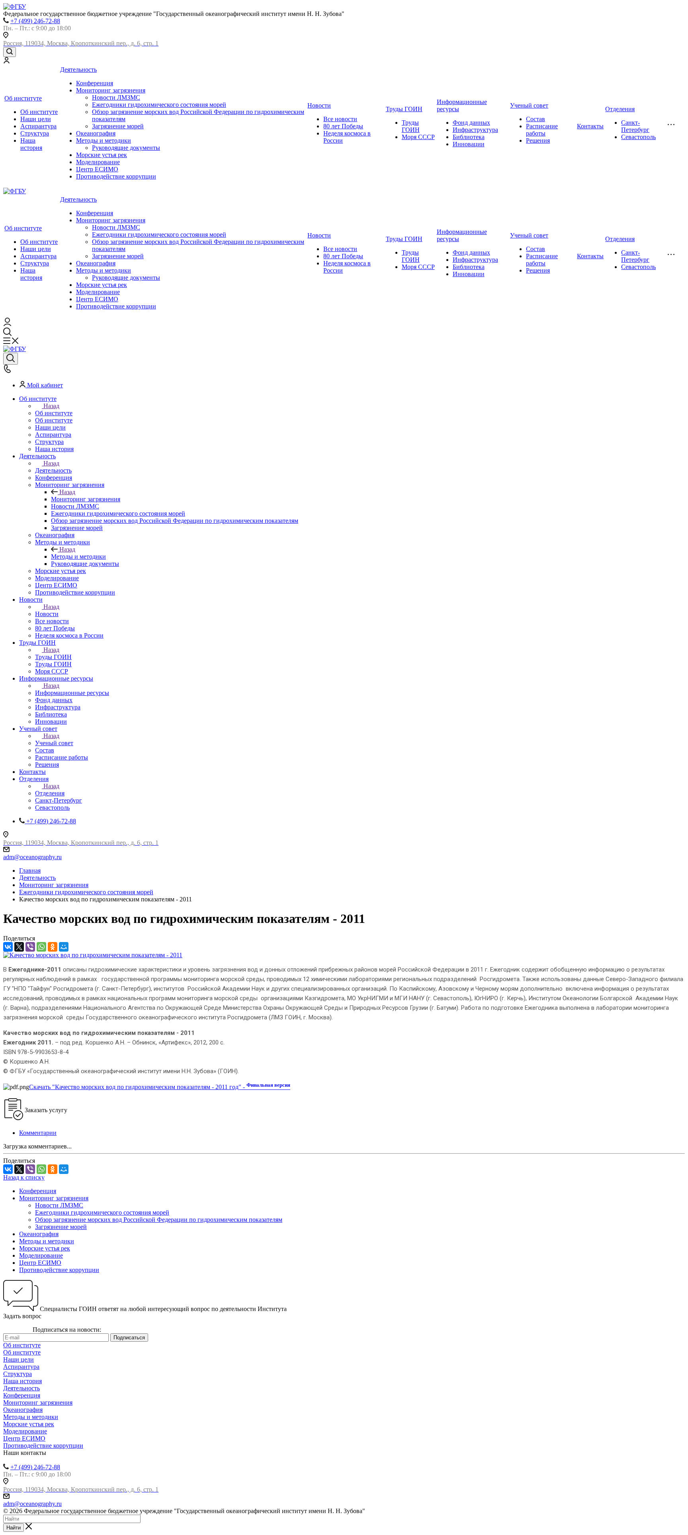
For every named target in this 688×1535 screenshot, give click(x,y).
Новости (319, 105)
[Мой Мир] (63, 947)
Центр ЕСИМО (97, 169)
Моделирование (98, 162)
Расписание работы (542, 130)
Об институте (23, 98)
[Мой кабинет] (6, 61)
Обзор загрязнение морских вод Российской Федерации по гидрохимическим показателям (158, 1219)
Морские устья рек (101, 154)
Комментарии (38, 1132)
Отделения (620, 109)
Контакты (590, 126)
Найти (13, 1528)
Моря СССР (418, 136)
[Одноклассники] (52, 947)
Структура (34, 133)
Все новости (340, 119)
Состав (535, 119)
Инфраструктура (475, 129)
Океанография (95, 133)
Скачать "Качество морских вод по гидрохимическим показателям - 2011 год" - (159, 1087)
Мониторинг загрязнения (110, 90)
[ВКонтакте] (8, 947)
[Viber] (30, 947)
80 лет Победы (343, 126)
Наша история (31, 144)
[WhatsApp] (41, 947)
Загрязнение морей (118, 126)
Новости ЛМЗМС (116, 97)
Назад (51, 405)
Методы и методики (103, 140)
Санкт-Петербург (635, 126)
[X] (19, 947)
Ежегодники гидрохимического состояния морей (159, 104)
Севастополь (638, 136)
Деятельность (78, 69)
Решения (538, 140)
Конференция (94, 83)
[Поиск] (9, 52)
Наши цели (35, 119)
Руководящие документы (126, 147)
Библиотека (469, 136)
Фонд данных (471, 122)
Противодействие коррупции (116, 176)
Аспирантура (38, 126)
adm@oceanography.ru (32, 857)
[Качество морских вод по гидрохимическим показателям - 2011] (92, 955)
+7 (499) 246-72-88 (35, 21)
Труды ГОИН (404, 109)
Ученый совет (529, 105)
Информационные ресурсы (72, 692)
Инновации (469, 144)
